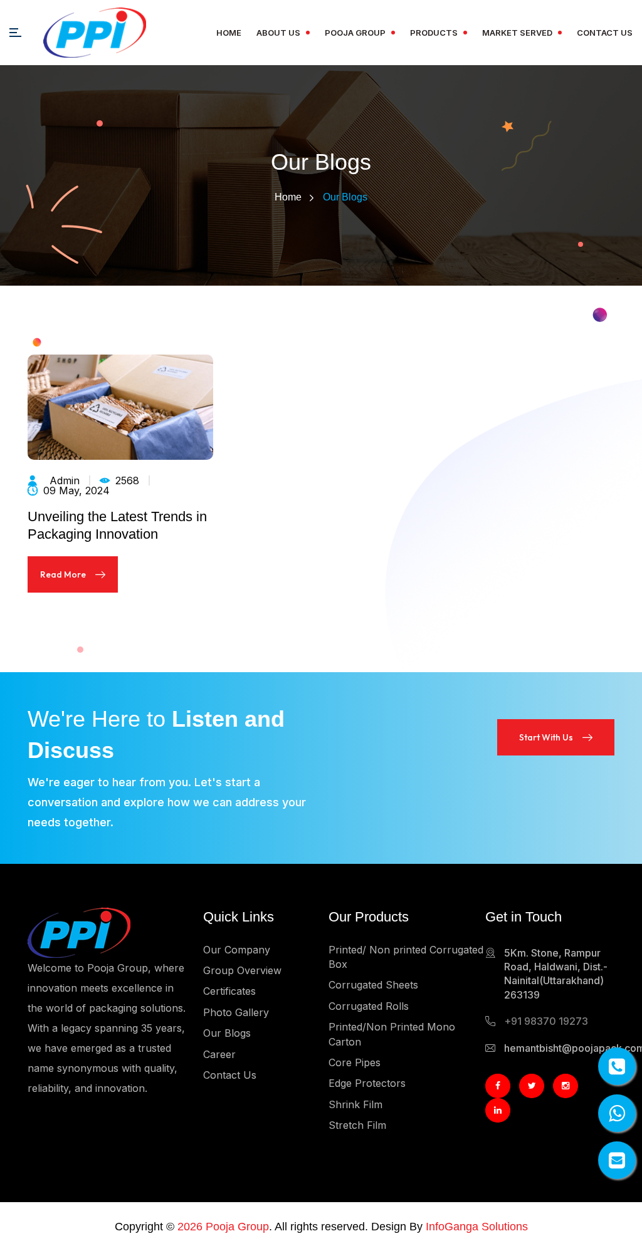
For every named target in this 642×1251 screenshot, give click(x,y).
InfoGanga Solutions (477, 1226)
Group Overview (242, 970)
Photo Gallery (236, 1012)
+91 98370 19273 (546, 1021)
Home (228, 33)
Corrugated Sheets (373, 984)
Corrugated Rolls (369, 1006)
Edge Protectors (367, 1083)
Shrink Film (355, 1104)
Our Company (236, 949)
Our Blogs (227, 1033)
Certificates (229, 991)
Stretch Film (357, 1125)
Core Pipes (355, 1062)
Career (219, 1054)
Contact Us (605, 33)
